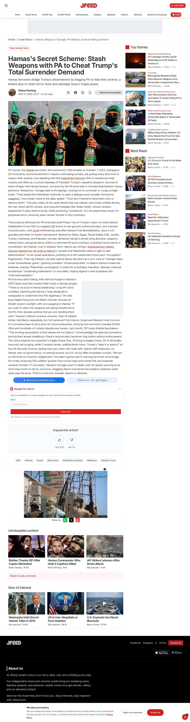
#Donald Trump (108, 460)
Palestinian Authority (73, 178)
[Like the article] (59, 439)
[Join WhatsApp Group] (65, 520)
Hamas (30, 170)
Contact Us (176, 643)
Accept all (155, 712)
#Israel (40, 460)
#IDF (18, 460)
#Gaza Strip (52, 460)
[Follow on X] (71, 520)
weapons (13, 198)
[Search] (6, 5)
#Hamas (28, 460)
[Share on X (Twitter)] (68, 92)
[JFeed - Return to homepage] (14, 643)
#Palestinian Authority (73, 460)
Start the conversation (110, 92)
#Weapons (92, 460)
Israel (36, 230)
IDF (53, 226)
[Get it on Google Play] (176, 652)
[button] (104, 469)
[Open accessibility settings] (185, 717)
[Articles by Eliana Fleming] (12, 92)
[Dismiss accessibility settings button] (187, 714)
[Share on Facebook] (75, 92)
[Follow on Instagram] (77, 520)
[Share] (90, 92)
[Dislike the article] (71, 439)
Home (11, 39)
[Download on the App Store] (161, 652)
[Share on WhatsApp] (82, 92)
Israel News (25, 39)
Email (13, 399)
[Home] (88, 5)
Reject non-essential (132, 712)
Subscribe (65, 411)
